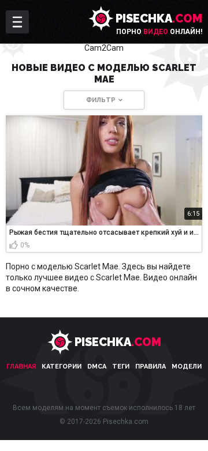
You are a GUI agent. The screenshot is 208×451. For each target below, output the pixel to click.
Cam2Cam (104, 47)
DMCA (96, 366)
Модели (187, 366)
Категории (61, 366)
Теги (120, 366)
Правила (150, 366)
